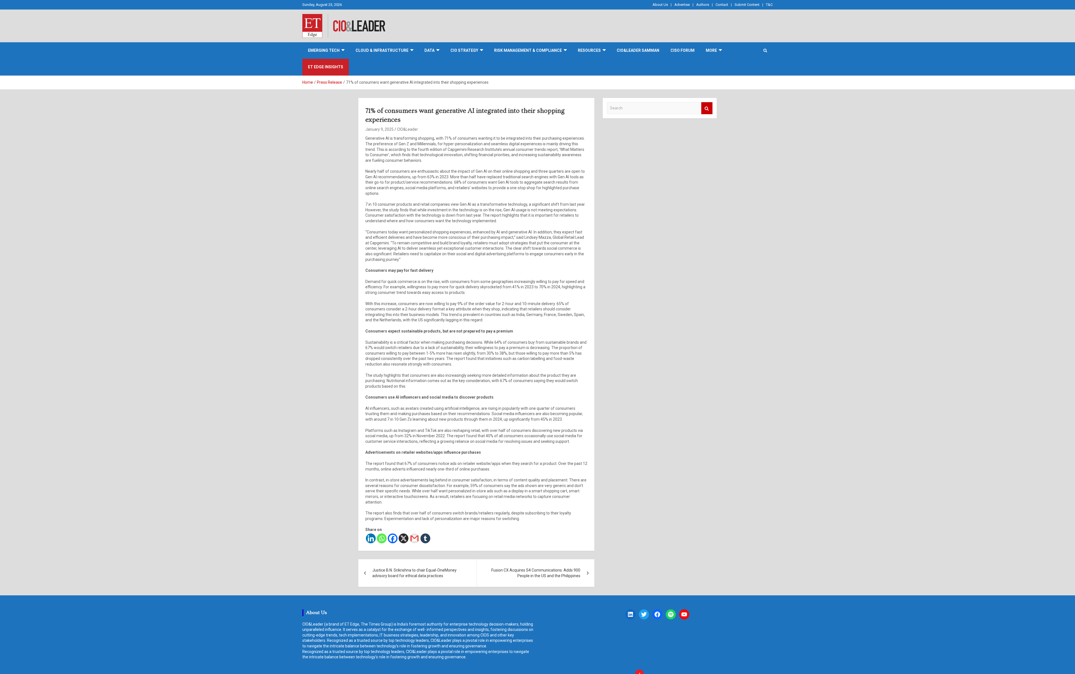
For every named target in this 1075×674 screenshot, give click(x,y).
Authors (702, 5)
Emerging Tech (324, 50)
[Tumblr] (425, 538)
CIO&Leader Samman (638, 50)
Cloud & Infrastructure (382, 50)
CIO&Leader (407, 129)
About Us (660, 5)
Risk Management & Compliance (528, 50)
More (711, 50)
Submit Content (747, 5)
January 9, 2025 (379, 129)
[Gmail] (414, 538)
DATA (429, 50)
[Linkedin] (371, 538)
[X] (403, 538)
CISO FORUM (682, 50)
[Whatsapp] (382, 538)
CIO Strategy (464, 50)
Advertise (682, 5)
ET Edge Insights (325, 67)
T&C (769, 5)
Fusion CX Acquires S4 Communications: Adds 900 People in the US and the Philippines (535, 573)
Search (706, 108)
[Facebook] (393, 538)
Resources (589, 50)
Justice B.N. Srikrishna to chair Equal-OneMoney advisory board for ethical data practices (414, 573)
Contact (722, 5)
